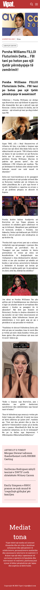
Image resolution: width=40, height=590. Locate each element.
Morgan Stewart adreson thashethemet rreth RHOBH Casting (20, 456)
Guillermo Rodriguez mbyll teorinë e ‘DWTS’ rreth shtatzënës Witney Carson (19, 472)
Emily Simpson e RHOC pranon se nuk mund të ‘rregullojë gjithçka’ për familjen (17, 490)
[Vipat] (8, 4)
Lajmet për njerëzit (10, 45)
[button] (31, 4)
